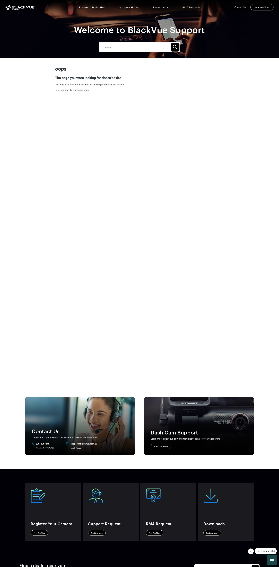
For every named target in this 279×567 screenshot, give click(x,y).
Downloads (160, 7)
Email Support (76, 448)
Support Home (129, 7)
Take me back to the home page (72, 89)
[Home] (20, 7)
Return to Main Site (92, 7)
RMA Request (191, 7)
